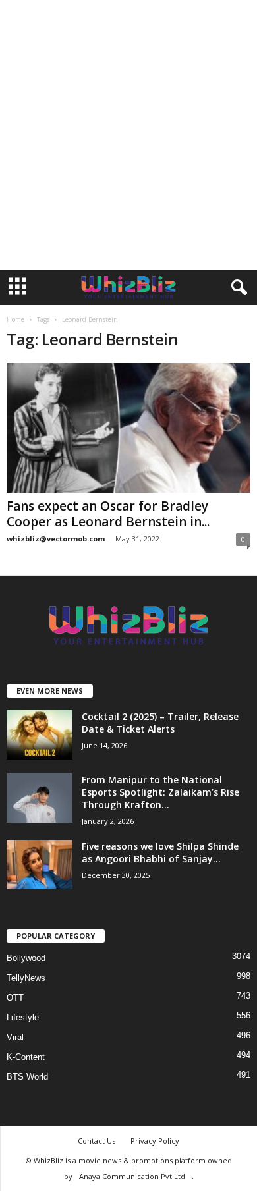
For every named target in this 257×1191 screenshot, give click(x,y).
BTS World (27, 1077)
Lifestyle (23, 1017)
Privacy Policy (154, 1141)
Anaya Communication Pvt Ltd (132, 1176)
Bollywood (26, 958)
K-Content (26, 1057)
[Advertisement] (128, 135)
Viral (15, 1037)
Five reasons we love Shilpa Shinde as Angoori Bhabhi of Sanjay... (160, 852)
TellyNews (26, 978)
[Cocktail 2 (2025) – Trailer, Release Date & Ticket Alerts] (39, 735)
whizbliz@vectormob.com (56, 538)
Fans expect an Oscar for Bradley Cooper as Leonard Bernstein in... (108, 513)
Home (15, 319)
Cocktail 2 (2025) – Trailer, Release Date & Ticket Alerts (160, 722)
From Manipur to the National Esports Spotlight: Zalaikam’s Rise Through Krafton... (160, 792)
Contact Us (96, 1141)
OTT (15, 998)
